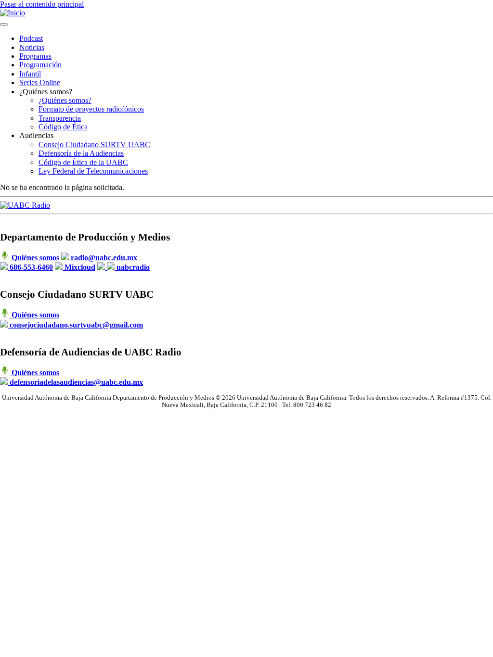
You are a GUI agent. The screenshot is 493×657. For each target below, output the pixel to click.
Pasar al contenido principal (42, 4)
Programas (35, 56)
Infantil (30, 74)
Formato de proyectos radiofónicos (91, 109)
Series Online (39, 82)
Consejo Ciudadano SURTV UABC (94, 144)
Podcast (31, 38)
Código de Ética (63, 127)
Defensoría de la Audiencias (81, 153)
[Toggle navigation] (4, 24)
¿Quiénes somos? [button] (45, 92)
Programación (40, 65)
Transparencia (60, 118)
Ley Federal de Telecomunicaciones (93, 171)
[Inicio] (12, 13)
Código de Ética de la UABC (83, 162)
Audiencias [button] (36, 135)
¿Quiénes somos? (65, 100)
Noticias (31, 47)
